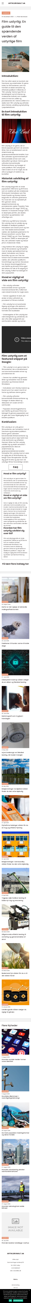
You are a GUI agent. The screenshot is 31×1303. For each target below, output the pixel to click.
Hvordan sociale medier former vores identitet (14, 1060)
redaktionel (6, 13)
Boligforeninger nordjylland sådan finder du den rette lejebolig (15, 790)
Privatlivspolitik (18, 1300)
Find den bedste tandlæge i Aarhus (15, 1243)
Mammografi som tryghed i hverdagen (12, 717)
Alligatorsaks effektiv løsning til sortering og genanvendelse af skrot (14, 936)
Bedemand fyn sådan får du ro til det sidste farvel (14, 974)
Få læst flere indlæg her (15, 563)
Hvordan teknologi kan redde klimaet (13, 1207)
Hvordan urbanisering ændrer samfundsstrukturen (13, 1170)
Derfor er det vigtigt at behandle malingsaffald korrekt (14, 608)
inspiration (5, 602)
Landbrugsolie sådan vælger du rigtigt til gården (14, 1010)
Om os (16, 1287)
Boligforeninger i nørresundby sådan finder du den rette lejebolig (15, 863)
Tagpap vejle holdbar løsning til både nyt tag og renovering (14, 899)
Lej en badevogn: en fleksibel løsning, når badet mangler (13, 753)
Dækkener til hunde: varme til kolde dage (15, 644)
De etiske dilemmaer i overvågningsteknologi (10, 1097)
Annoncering (15, 1285)
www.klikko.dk (17, 1271)
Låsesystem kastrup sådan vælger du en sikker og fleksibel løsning (15, 681)
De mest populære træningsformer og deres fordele (15, 1134)
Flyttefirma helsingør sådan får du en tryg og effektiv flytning (15, 826)
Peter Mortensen (22, 16)
